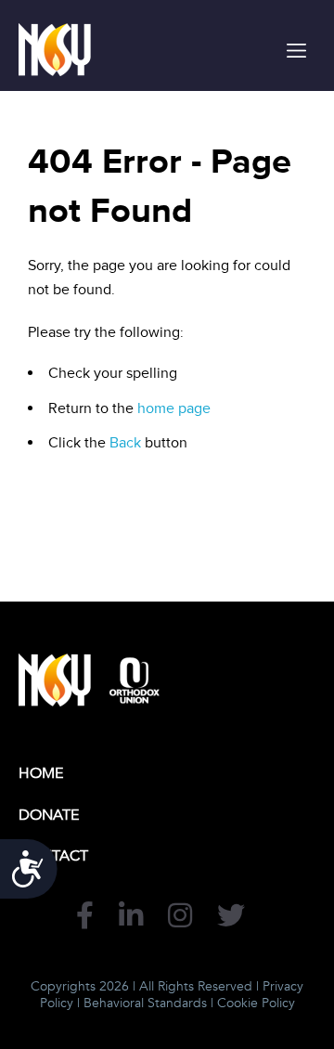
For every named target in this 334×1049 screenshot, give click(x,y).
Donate (49, 815)
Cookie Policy (256, 1003)
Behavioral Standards (145, 1003)
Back (125, 443)
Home (41, 773)
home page (174, 408)
